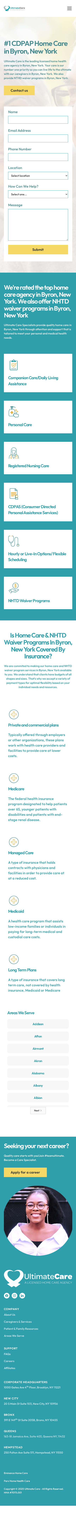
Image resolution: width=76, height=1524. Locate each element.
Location (15, 167)
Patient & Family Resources (21, 1328)
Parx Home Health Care (17, 1481)
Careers (9, 1361)
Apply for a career (25, 1172)
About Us (9, 1314)
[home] (14, 8)
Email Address (19, 130)
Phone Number (20, 149)
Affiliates (9, 1368)
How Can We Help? (23, 186)
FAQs (7, 1354)
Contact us (19, 90)
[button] (68, 8)
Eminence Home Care (16, 1473)
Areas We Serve (14, 1335)
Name (13, 112)
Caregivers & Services (18, 1321)
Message (15, 205)
